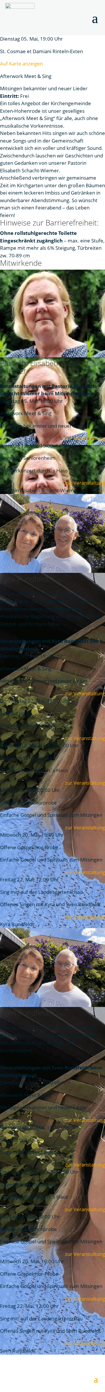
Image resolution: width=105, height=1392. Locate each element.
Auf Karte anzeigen (21, 63)
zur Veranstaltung (85, 438)
